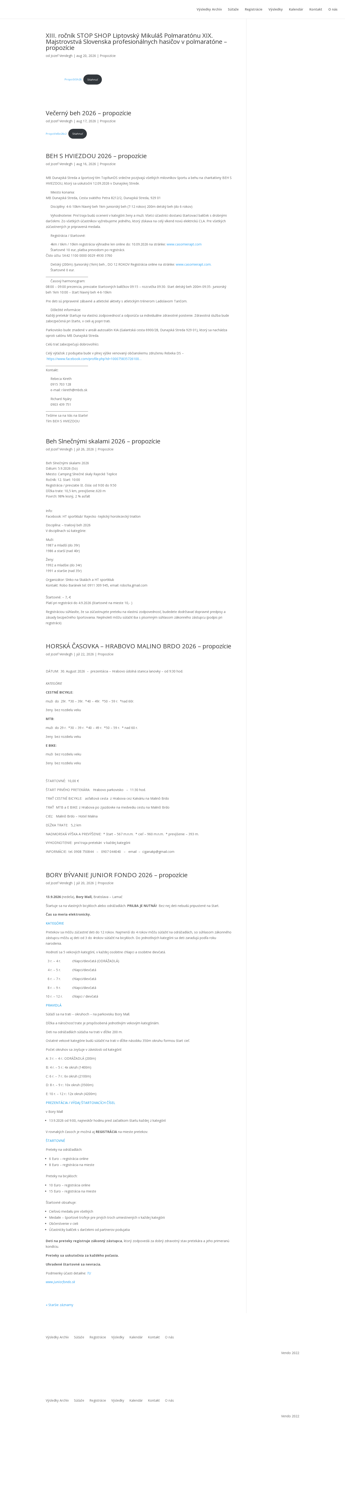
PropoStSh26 (73, 79)
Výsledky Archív (209, 9)
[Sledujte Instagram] (295, 1337)
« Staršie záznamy (59, 1305)
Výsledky (275, 9)
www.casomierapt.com (184, 244)
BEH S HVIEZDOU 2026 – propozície (96, 156)
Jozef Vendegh (62, 55)
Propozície (108, 55)
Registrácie (253, 9)
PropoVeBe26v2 (56, 133)
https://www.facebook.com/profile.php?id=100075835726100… (94, 358)
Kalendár (296, 9)
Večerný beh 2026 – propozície (88, 113)
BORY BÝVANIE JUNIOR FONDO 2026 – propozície (117, 875)
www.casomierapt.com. (193, 264)
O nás (332, 9)
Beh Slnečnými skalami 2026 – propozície (103, 441)
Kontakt (315, 9)
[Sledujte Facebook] (286, 1337)
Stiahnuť (92, 79)
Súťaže (233, 9)
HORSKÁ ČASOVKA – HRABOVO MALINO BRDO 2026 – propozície (138, 646)
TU (89, 1273)
